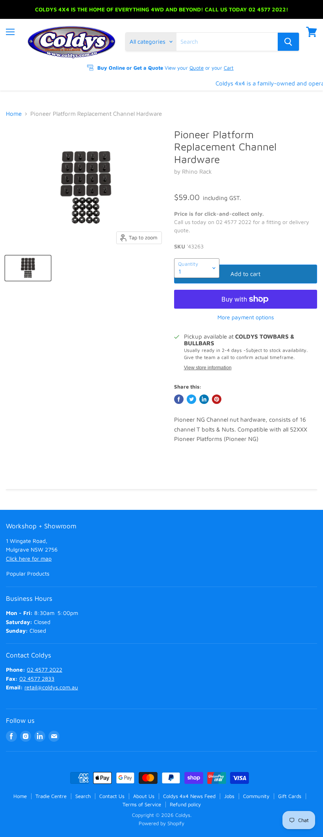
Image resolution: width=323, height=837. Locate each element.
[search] (227, 42)
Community (256, 796)
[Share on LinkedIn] (204, 399)
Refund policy (185, 804)
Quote (196, 68)
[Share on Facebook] (179, 399)
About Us (143, 796)
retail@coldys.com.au (51, 687)
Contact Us (111, 796)
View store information (208, 367)
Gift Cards (289, 796)
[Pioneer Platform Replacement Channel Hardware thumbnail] (28, 268)
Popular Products (27, 573)
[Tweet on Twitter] (191, 399)
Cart (229, 68)
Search (83, 796)
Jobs (229, 796)
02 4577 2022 (44, 669)
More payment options (245, 317)
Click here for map (29, 558)
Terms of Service (142, 804)
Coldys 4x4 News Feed (189, 796)
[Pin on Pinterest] (216, 399)
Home (14, 113)
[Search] (288, 42)
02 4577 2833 (36, 678)
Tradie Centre (51, 796)
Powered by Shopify (161, 823)
